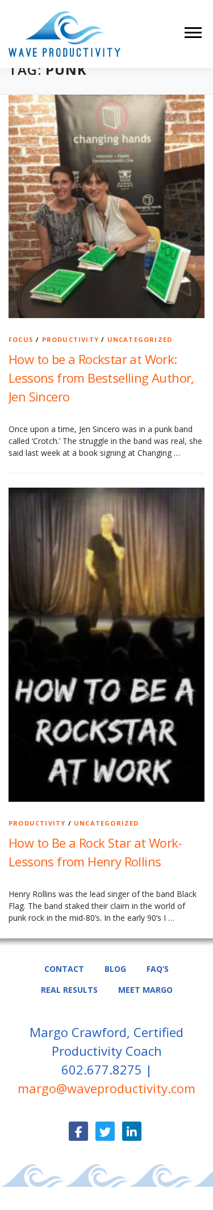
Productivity (70, 339)
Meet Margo (145, 989)
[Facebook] (78, 1131)
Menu (194, 32)
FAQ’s (158, 968)
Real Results (69, 989)
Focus (21, 339)
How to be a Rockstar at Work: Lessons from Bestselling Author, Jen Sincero (101, 377)
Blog (115, 968)
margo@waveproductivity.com (106, 1088)
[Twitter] (105, 1131)
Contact (64, 968)
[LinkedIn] (131, 1131)
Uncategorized (140, 339)
